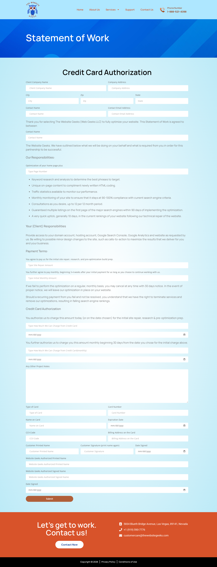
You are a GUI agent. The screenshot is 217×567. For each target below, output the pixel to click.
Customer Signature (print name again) (100, 445)
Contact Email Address (119, 108)
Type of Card (32, 407)
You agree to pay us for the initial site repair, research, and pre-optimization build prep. (69, 259)
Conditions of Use (128, 561)
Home (80, 9)
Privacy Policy (108, 561)
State (137, 95)
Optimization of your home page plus (44, 166)
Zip (82, 95)
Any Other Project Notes (38, 366)
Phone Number (174, 8)
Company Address (117, 82)
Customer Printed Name (38, 445)
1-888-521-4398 (176, 11)
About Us (94, 9)
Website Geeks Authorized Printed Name (46, 458)
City (28, 95)
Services (111, 9)
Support (130, 9)
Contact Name (33, 108)
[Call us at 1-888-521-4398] (162, 10)
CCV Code (30, 433)
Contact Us (147, 9)
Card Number (115, 407)
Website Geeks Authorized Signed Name (46, 471)
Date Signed (141, 445)
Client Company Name (37, 82)
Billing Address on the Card (121, 433)
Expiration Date (115, 420)
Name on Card (33, 420)
